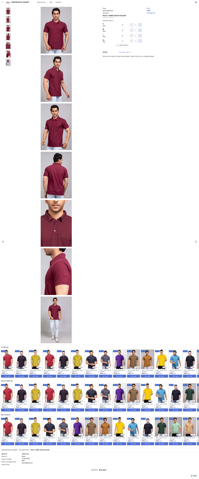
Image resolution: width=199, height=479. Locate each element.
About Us (4, 456)
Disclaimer (58, 2)
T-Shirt (50, 2)
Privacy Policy (5, 464)
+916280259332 (26, 458)
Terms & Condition (7, 459)
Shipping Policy (41, 2)
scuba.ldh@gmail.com (27, 462)
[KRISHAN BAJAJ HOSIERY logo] (8, 2)
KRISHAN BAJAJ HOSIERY (20, 2)
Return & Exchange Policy (9, 462)
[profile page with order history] (195, 2)
